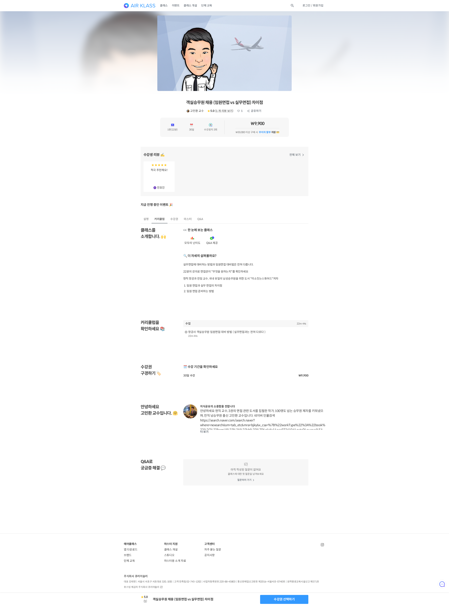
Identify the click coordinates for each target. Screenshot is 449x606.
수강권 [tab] (174, 219)
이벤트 (176, 5)
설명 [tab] (146, 219)
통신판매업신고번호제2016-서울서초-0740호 (261, 581)
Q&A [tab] (200, 219)
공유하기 (256, 111)
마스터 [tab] (188, 219)
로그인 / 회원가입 (313, 5)
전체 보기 (295, 155)
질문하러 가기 (244, 479)
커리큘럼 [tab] (159, 219)
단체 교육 (206, 5)
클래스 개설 (190, 5)
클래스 (164, 5)
